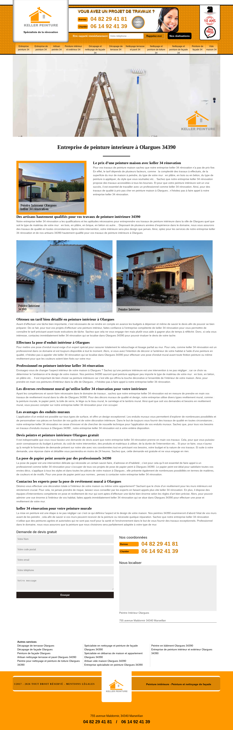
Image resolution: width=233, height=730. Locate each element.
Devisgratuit (138, 22)
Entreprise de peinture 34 (41, 48)
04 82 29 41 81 (108, 19)
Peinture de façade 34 (197, 48)
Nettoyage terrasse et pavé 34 (135, 48)
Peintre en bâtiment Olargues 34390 (172, 645)
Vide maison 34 (211, 48)
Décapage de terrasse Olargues (35, 645)
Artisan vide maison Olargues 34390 (105, 660)
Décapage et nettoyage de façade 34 (95, 49)
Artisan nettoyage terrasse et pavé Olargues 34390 (46, 657)
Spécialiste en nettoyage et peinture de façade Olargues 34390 (111, 647)
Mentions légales (80, 684)
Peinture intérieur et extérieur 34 (73, 48)
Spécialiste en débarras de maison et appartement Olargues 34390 (113, 655)
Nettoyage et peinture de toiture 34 (156, 49)
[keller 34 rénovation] (117, 684)
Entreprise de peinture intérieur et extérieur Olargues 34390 (181, 651)
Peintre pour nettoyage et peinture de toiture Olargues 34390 (48, 662)
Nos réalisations (179, 35)
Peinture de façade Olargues (33, 653)
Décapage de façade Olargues (35, 649)
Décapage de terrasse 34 (116, 48)
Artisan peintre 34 (57, 48)
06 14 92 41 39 (108, 26)
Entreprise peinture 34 (23, 48)
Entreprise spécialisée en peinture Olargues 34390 (113, 664)
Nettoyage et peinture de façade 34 (178, 49)
